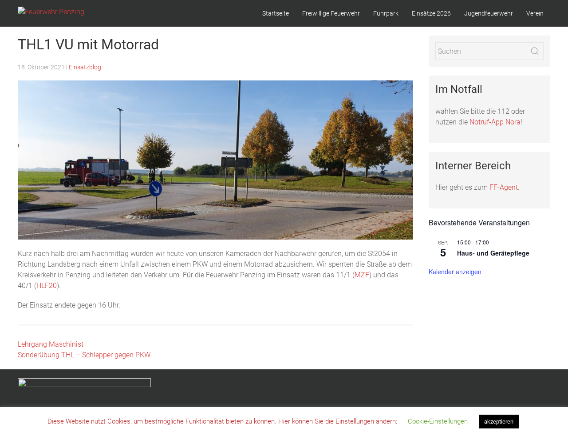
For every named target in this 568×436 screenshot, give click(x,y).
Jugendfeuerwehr (488, 13)
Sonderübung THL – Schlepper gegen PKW (84, 355)
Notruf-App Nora (495, 122)
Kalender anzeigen (455, 271)
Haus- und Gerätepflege (493, 252)
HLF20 (46, 285)
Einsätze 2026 (431, 13)
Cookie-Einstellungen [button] (438, 421)
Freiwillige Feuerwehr (331, 13)
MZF (362, 275)
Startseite (275, 13)
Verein (535, 13)
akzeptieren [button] (498, 421)
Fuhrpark (385, 13)
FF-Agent (503, 187)
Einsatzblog (85, 67)
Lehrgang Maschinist (50, 344)
